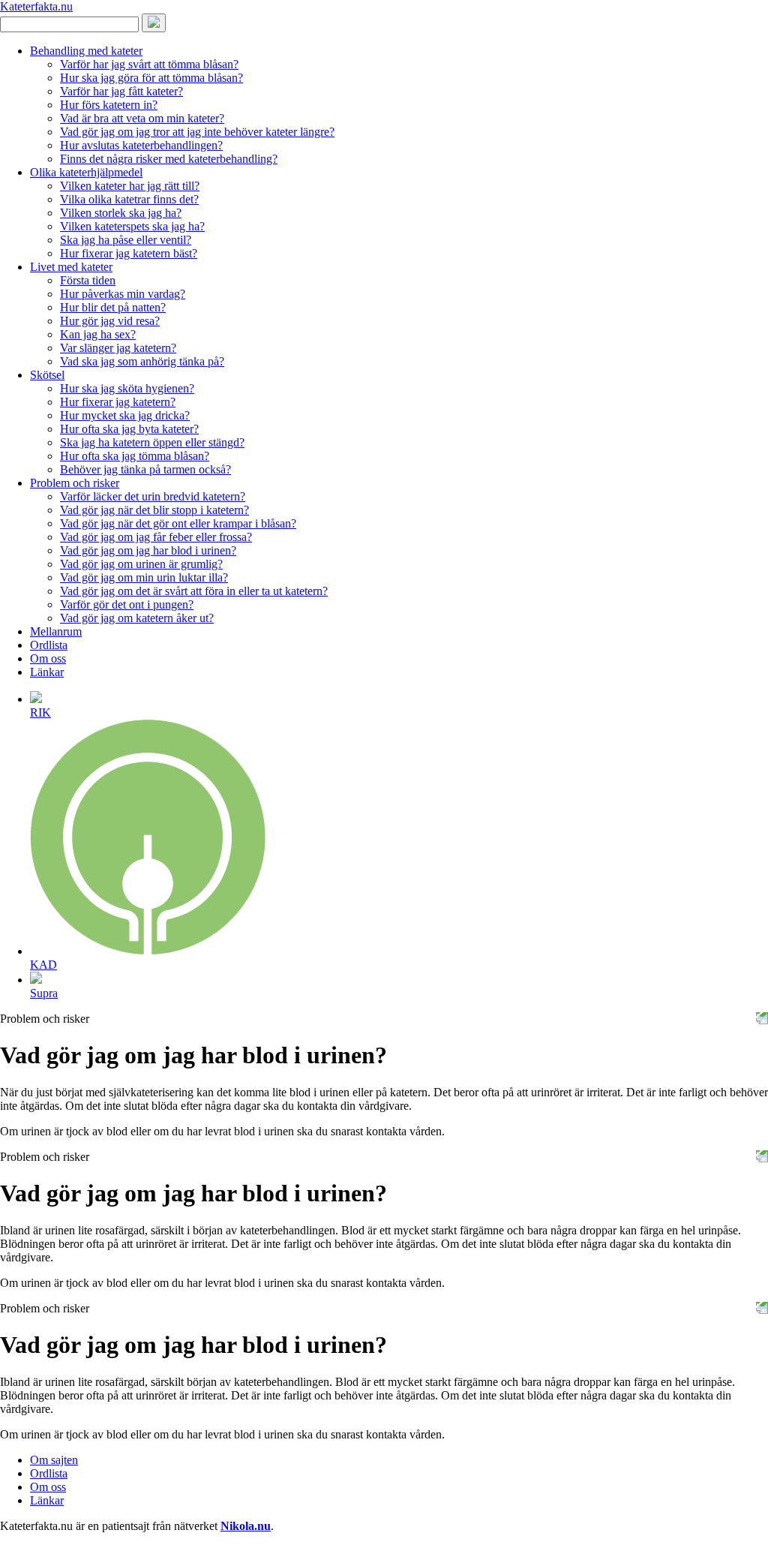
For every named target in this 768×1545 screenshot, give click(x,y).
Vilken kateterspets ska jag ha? (132, 226)
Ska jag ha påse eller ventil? (125, 239)
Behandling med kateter (86, 50)
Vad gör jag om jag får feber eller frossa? (156, 537)
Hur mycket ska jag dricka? (125, 415)
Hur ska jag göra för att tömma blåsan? (151, 77)
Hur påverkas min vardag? (122, 293)
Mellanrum (56, 631)
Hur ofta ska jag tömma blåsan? (134, 455)
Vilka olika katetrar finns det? (129, 199)
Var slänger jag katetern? (118, 347)
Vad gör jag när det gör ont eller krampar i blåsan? (178, 523)
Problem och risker (74, 482)
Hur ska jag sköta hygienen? (127, 388)
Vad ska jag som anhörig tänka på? (142, 361)
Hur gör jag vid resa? (110, 320)
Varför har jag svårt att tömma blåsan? (149, 64)
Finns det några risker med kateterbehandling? (169, 158)
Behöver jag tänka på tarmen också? (145, 469)
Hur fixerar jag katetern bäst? (128, 253)
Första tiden (88, 280)
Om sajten (54, 1459)
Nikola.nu (245, 1525)
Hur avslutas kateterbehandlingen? (141, 145)
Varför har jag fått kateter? (121, 91)
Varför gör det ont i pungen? (127, 604)
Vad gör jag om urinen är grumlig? (141, 564)
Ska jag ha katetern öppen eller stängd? (152, 442)
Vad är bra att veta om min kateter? (142, 118)
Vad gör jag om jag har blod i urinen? (148, 550)
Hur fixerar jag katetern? (118, 401)
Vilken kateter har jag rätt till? (130, 185)
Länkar (47, 672)
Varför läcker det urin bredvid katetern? (152, 496)
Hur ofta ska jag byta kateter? (129, 428)
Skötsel (47, 374)
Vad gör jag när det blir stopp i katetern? (154, 509)
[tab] (399, 705)
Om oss (48, 658)
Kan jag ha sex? (98, 334)
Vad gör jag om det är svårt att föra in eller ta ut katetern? (194, 591)
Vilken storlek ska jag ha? (121, 212)
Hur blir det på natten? (113, 307)
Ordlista (49, 645)
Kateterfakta (36, 6)
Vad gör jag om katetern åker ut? (137, 618)
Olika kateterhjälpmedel (86, 172)
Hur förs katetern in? (109, 104)
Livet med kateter (71, 266)
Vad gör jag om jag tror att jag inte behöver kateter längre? (197, 131)
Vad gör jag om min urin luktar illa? (144, 577)
